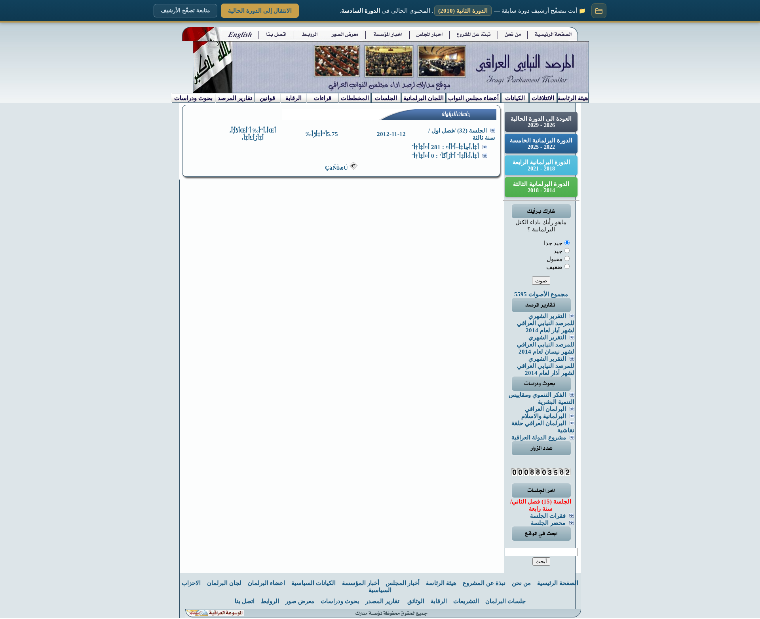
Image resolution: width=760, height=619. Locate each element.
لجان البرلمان (224, 583)
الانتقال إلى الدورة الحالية (260, 11)
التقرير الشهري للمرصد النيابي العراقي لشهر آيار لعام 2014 (545, 323)
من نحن (521, 583)
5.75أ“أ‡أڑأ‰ (322, 134)
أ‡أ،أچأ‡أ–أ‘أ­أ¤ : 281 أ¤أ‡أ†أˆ (445, 147)
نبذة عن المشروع (484, 583)
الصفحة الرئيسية (557, 583)
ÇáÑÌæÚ (337, 168)
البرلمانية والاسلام (543, 416)
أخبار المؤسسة (360, 583)
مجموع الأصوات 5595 (541, 294)
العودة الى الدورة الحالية (541, 121)
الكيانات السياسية (313, 583)
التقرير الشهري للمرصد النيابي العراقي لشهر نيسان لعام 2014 (545, 344)
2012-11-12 (391, 134)
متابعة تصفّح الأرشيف (185, 10)
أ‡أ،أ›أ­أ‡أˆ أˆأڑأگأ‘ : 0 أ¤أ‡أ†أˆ (445, 156)
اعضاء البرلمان (266, 583)
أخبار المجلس (403, 583)
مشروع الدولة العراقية (538, 437)
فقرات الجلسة (548, 516)
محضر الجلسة (548, 523)
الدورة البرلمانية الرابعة (541, 165)
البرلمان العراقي (545, 409)
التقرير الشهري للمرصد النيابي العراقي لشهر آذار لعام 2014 (545, 366)
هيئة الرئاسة (441, 583)
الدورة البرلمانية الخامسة (541, 143)
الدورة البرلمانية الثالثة (541, 187)
